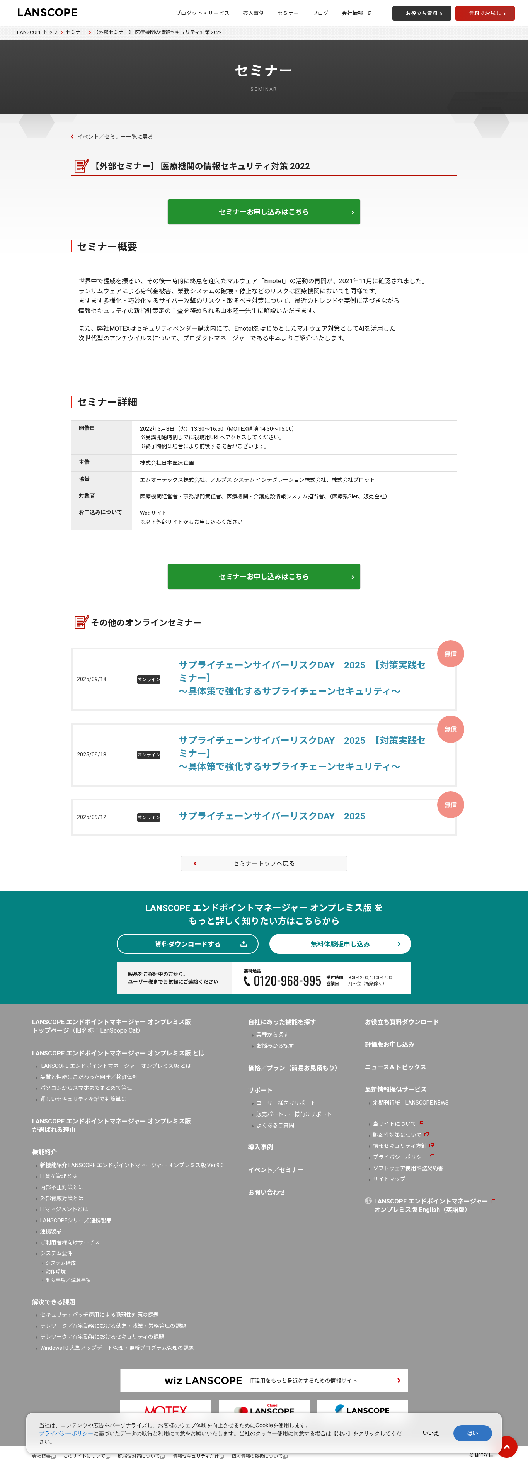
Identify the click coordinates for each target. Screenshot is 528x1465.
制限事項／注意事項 (68, 1280)
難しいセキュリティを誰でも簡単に (83, 1099)
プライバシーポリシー (400, 1157)
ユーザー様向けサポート (286, 1103)
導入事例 (253, 13)
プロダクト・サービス (202, 13)
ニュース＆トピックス (395, 1067)
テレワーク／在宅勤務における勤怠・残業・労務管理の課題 (113, 1326)
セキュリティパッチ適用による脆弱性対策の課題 (99, 1315)
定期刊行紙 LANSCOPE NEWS (411, 1103)
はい (472, 1433)
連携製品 (51, 1231)
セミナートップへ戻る (264, 863)
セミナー (288, 13)
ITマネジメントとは (64, 1209)
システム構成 (61, 1263)
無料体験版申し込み (340, 944)
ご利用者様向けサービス (70, 1242)
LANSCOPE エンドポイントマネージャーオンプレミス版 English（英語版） (431, 1205)
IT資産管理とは (58, 1176)
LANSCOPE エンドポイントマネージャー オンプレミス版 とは (115, 1066)
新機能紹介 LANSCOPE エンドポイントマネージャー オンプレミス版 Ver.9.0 (132, 1165)
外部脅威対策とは (61, 1198)
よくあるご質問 (275, 1125)
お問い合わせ (266, 1192)
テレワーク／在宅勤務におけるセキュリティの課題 (102, 1337)
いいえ (431, 1433)
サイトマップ (389, 1179)
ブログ (320, 13)
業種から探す (272, 1035)
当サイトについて (394, 1124)
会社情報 (352, 13)
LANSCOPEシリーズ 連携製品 (76, 1220)
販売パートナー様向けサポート (294, 1114)
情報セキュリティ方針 (400, 1146)
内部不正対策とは (61, 1187)
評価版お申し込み (389, 1044)
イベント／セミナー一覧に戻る (115, 137)
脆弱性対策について (397, 1135)
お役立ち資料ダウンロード (402, 1022)
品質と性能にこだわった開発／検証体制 (89, 1077)
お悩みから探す (275, 1046)
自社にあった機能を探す (282, 1022)
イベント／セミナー (276, 1170)
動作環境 (56, 1272)
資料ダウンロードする (188, 944)
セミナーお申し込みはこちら (264, 212)
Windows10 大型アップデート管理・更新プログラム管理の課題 (117, 1348)
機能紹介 (44, 1152)
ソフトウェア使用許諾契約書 (408, 1168)
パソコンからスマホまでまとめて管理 (86, 1088)
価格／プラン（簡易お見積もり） (294, 1068)
